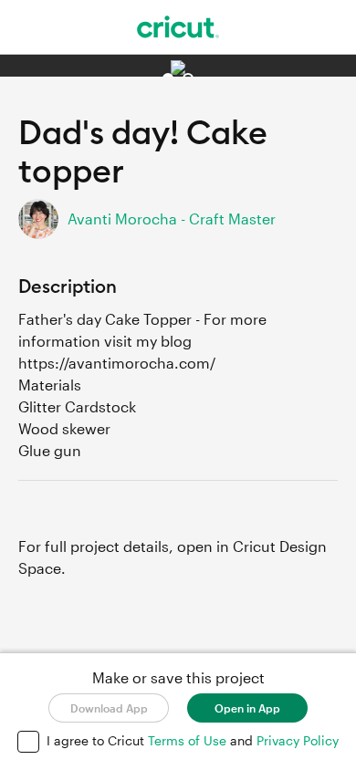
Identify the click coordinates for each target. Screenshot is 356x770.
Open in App (247, 708)
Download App (109, 708)
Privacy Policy (298, 740)
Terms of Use (189, 740)
